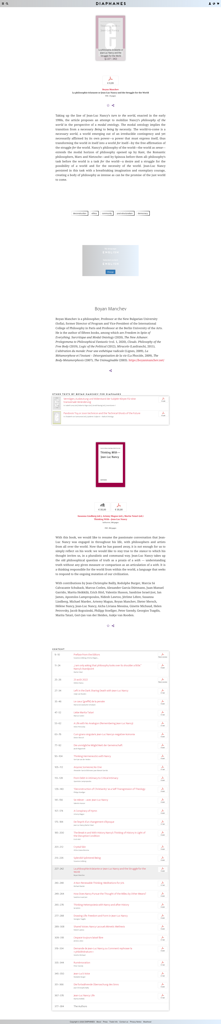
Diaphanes (110, 3)
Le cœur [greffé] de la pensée (89, 701)
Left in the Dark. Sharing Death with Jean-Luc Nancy (101, 690)
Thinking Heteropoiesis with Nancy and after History (101, 904)
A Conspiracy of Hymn (85, 811)
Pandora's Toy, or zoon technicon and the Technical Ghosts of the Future (102, 413)
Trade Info (113, 1021)
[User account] (210, 3)
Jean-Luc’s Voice (82, 973)
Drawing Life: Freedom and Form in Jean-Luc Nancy (101, 915)
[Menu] (3, 3)
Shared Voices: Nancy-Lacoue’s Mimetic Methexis (99, 926)
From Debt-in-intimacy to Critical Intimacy (96, 778)
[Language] (214, 3)
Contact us (123, 1021)
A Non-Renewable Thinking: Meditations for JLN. (99, 883)
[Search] (7, 3)
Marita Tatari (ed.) (133, 516)
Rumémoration (82, 962)
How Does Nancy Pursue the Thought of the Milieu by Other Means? (110, 894)
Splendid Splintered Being (87, 858)
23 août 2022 (81, 679)
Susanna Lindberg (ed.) (90, 516)
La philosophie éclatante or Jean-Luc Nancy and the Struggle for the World (110, 870)
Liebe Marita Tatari (84, 712)
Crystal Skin (80, 847)
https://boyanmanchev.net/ (146, 360)
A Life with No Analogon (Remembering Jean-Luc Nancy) (103, 723)
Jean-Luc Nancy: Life (84, 995)
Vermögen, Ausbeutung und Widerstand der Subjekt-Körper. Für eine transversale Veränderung (100, 400)
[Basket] (218, 3)
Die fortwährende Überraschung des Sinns (96, 984)
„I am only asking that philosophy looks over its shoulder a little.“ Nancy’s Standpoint (107, 667)
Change (110, 272)
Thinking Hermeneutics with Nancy (92, 756)
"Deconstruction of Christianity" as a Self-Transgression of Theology (109, 789)
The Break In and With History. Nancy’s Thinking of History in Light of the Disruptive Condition (109, 834)
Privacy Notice (135, 1021)
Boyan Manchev (110, 89)
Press (105, 1021)
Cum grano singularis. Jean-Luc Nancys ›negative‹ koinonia (104, 734)
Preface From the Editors (87, 654)
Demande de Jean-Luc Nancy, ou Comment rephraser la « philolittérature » (103, 950)
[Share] (113, 105)
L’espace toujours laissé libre (88, 937)
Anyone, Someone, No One (88, 767)
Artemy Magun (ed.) (113, 516)
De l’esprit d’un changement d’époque (94, 822)
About (98, 1021)
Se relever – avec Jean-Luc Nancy (91, 800)
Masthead (147, 1021)
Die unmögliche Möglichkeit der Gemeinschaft (98, 745)
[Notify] (108, 105)
